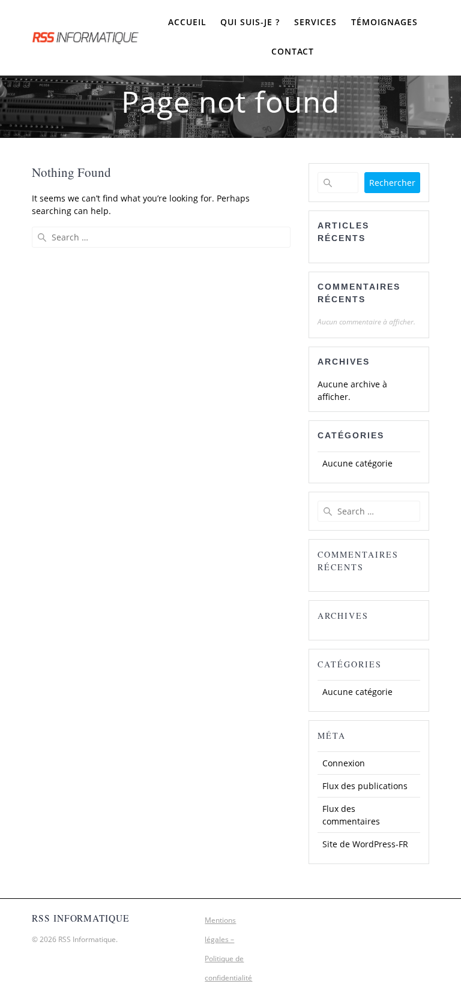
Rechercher (392, 182)
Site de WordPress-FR (365, 844)
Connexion (343, 763)
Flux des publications (365, 786)
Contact (292, 51)
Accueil (187, 22)
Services (315, 22)
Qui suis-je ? (250, 22)
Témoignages (384, 22)
